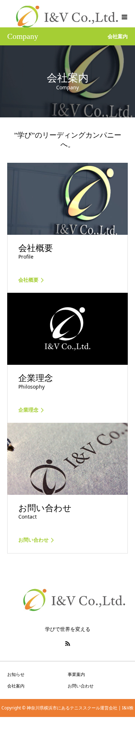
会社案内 (15, 686)
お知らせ (15, 674)
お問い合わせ (81, 686)
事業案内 (76, 674)
